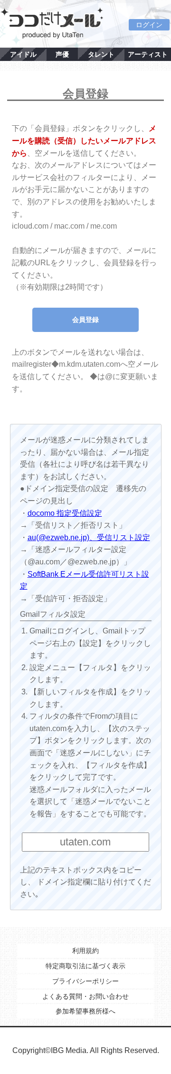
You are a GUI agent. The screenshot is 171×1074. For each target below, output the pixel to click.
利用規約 (85, 950)
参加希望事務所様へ (85, 1011)
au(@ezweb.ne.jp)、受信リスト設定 (89, 537)
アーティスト (148, 54)
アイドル (23, 54)
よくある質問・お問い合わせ (85, 996)
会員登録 (85, 319)
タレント (101, 54)
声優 (62, 54)
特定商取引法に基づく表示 (85, 966)
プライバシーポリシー (85, 981)
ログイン (149, 24)
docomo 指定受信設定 (65, 513)
